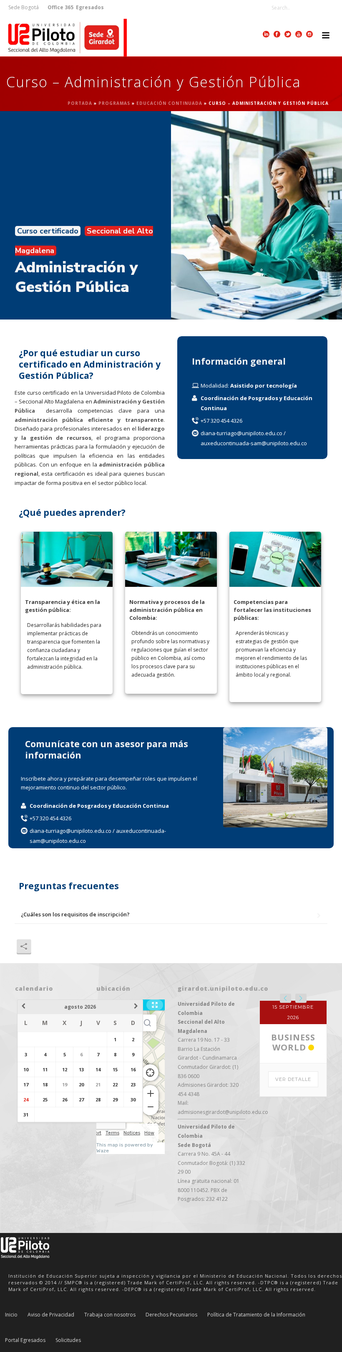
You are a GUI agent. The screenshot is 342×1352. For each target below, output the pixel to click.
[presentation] (285, 998)
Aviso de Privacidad (51, 1314)
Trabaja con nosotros (110, 1314)
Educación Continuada (169, 103)
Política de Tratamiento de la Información (256, 1314)
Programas (114, 103)
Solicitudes (68, 1340)
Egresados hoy (293, 1109)
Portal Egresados (25, 1340)
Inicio (11, 1314)
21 (98, 1084)
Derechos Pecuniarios (171, 1314)
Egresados (89, 7)
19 (64, 1084)
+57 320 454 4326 (221, 420)
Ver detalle (293, 1146)
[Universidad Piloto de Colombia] (63, 37)
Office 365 (60, 7)
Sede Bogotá (24, 7)
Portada (80, 103)
